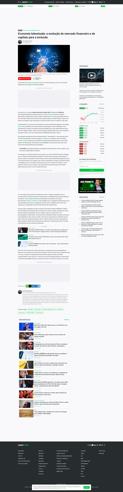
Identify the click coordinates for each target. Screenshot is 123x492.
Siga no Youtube (25, 78)
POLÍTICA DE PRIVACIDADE (24, 461)
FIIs (81, 456)
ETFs (82, 473)
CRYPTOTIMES (102, 450)
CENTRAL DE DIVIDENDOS (62, 458)
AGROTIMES (101, 453)
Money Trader (60, 2)
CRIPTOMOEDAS (84, 463)
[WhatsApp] (97, 2)
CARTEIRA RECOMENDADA (62, 450)
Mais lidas (83, 197)
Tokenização (39, 312)
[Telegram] (100, 2)
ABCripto (30, 309)
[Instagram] (90, 2)
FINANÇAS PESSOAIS (43, 463)
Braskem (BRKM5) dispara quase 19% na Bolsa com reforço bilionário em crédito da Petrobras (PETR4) (92, 224)
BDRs (82, 458)
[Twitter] (104, 2)
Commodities (37, 390)
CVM (39, 200)
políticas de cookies (61, 488)
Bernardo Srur (28, 41)
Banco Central (32, 200)
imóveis (20, 140)
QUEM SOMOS (21, 450)
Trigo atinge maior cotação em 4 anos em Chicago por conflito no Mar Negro (50, 412)
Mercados (30, 235)
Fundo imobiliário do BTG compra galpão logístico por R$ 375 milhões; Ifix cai (92, 201)
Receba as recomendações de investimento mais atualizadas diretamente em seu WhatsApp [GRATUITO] (91, 97)
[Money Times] (27, 2)
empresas (50, 114)
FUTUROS (83, 468)
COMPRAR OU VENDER (61, 463)
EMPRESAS (41, 456)
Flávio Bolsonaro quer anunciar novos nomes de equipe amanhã (49, 335)
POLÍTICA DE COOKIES (23, 463)
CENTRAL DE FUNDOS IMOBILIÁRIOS (64, 456)
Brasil (37, 82)
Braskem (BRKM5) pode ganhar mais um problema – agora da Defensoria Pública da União (48, 244)
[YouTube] (92, 2)
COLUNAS (59, 461)
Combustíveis (37, 370)
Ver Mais (66, 319)
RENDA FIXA (41, 461)
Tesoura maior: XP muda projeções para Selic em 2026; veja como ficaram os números (91, 230)
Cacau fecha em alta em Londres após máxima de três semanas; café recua (50, 393)
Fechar (86, 487)
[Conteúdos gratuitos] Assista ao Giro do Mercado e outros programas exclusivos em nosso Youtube (90, 85)
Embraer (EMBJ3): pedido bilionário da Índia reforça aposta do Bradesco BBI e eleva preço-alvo (91, 212)
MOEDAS (83, 466)
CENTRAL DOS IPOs (61, 453)
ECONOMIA (41, 458)
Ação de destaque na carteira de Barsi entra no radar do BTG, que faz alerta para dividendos (92, 206)
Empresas (30, 241)
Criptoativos (22, 312)
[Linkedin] (95, 2)
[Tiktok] (102, 2)
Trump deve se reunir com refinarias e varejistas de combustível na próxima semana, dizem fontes (50, 373)
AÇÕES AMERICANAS (85, 461)
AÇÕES (82, 453)
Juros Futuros (37, 361)
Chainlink (58, 148)
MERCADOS (41, 453)
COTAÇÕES (83, 450)
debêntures (46, 138)
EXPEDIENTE (20, 453)
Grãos (35, 409)
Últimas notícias (49, 2)
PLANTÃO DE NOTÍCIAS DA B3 (63, 468)
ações (25, 140)
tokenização (30, 82)
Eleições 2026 (69, 2)
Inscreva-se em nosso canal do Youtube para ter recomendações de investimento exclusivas (91, 91)
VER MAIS (101, 104)
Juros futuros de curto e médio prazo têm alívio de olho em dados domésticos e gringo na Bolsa (50, 364)
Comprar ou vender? (39, 400)
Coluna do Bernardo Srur (31, 30)
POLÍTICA (41, 468)
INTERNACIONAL (42, 466)
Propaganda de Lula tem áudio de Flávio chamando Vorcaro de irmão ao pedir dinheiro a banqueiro (50, 345)
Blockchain (38, 309)
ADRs (82, 471)
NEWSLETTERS (60, 471)
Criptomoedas (30, 312)
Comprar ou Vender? (80, 2)
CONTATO (20, 456)
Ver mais (101, 197)
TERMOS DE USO (21, 458)
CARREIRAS (41, 471)
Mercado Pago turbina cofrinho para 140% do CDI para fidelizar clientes (92, 235)
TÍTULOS (83, 476)
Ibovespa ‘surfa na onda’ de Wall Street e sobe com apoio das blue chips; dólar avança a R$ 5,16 (48, 237)
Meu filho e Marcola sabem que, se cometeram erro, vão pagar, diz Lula (51, 326)
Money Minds (31, 228)
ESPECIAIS (41, 473)
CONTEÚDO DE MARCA (61, 466)
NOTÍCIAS (41, 450)
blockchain (21, 126)
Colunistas (60, 309)
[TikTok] (102, 445)
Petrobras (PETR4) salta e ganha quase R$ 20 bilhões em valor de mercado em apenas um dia (92, 218)
